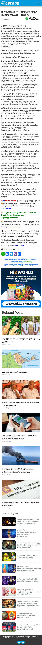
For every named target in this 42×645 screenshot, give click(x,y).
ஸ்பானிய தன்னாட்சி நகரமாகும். (14, 372)
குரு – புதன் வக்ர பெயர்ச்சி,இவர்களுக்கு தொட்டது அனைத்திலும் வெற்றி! (29, 568)
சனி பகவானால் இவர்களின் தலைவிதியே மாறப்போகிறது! (28, 580)
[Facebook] (19, 642)
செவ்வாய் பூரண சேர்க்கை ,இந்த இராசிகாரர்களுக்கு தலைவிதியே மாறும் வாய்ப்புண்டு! (29, 545)
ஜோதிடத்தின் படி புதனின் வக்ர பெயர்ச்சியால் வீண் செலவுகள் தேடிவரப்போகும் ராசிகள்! (28, 521)
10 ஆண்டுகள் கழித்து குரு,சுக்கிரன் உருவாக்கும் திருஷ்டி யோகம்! (26, 615)
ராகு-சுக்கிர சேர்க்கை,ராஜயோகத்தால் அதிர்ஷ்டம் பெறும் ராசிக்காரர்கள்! (26, 533)
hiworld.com (6, 208)
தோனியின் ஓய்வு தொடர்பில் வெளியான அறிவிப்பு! (27, 556)
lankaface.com (18, 245)
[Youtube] (23, 642)
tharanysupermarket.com (11, 226)
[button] (38, 3)
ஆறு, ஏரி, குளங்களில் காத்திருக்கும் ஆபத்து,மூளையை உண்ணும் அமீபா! (29, 592)
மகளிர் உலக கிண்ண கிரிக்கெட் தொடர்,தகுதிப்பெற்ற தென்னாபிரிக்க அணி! (28, 627)
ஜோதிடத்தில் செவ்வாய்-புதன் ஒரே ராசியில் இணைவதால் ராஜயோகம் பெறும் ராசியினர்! (28, 603)
